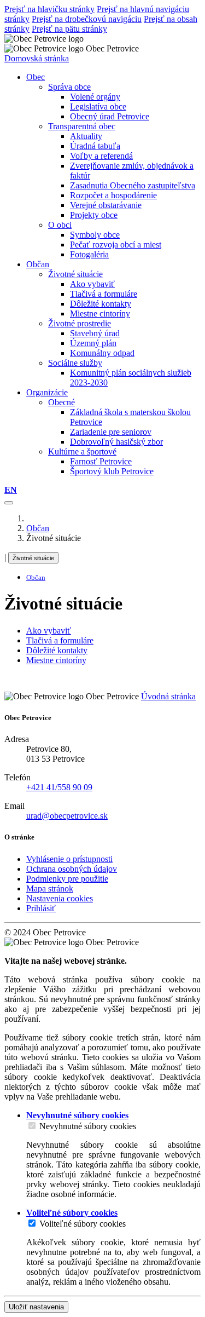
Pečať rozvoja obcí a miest (115, 244)
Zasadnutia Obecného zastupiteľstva (132, 185)
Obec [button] (35, 77)
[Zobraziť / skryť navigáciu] (8, 502)
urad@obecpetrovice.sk (67, 815)
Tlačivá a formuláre (103, 293)
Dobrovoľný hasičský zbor (116, 441)
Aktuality (86, 136)
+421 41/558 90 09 (59, 787)
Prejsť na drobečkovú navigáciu (87, 19)
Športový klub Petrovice (112, 471)
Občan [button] (37, 264)
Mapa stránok (49, 888)
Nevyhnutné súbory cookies (87, 1126)
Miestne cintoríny (100, 313)
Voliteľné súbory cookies (82, 1223)
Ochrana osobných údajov (71, 868)
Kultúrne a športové (82, 451)
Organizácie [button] (47, 392)
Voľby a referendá (101, 155)
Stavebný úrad (95, 333)
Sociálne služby (75, 362)
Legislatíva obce (98, 106)
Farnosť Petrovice (101, 461)
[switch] (32, 1125)
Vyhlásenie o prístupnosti (69, 859)
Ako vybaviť (92, 284)
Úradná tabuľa (95, 146)
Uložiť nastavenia (36, 1307)
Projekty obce (94, 215)
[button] (10, 489)
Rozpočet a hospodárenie (113, 195)
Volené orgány (95, 96)
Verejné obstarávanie (106, 205)
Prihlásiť (41, 908)
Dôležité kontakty (100, 303)
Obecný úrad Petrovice (109, 116)
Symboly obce (95, 234)
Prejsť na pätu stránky (69, 28)
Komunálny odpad (102, 353)
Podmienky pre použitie (67, 878)
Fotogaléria (89, 254)
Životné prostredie (79, 323)
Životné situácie (75, 274)
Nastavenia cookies (59, 898)
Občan (37, 528)
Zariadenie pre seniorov (110, 431)
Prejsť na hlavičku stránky (49, 9)
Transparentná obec (81, 126)
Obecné (61, 402)
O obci (60, 224)
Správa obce (69, 86)
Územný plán (93, 343)
